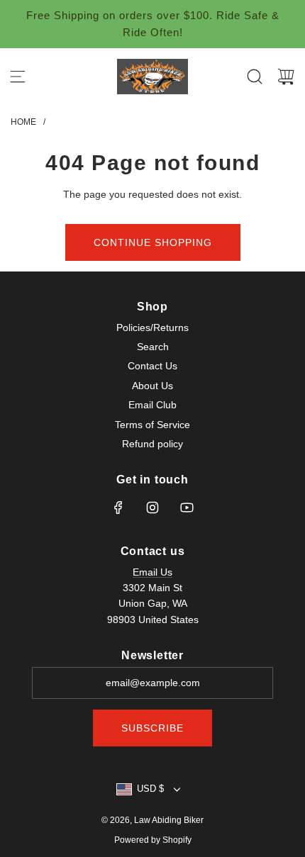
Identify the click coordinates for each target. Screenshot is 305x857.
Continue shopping (153, 242)
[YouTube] (186, 507)
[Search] (254, 76)
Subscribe (152, 728)
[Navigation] (17, 76)
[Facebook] (118, 507)
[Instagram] (152, 507)
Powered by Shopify (153, 840)
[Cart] (285, 76)
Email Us (152, 572)
